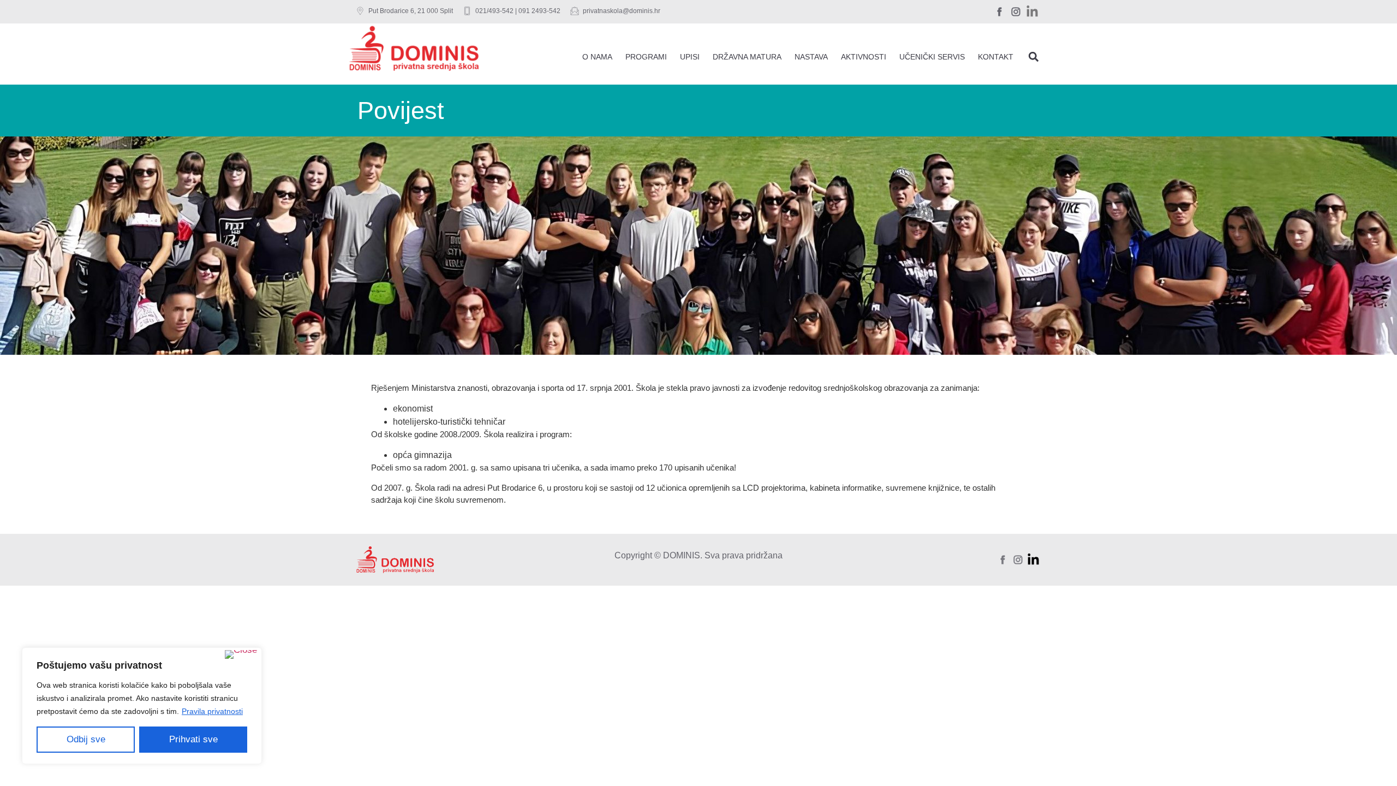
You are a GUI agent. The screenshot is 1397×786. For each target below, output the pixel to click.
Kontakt (995, 56)
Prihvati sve (193, 739)
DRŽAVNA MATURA (747, 56)
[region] (142, 705)
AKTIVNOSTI (863, 56)
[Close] (241, 654)
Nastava (811, 56)
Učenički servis (932, 56)
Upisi (690, 56)
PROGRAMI (646, 56)
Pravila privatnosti (212, 711)
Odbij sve (86, 739)
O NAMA (597, 56)
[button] (1033, 56)
